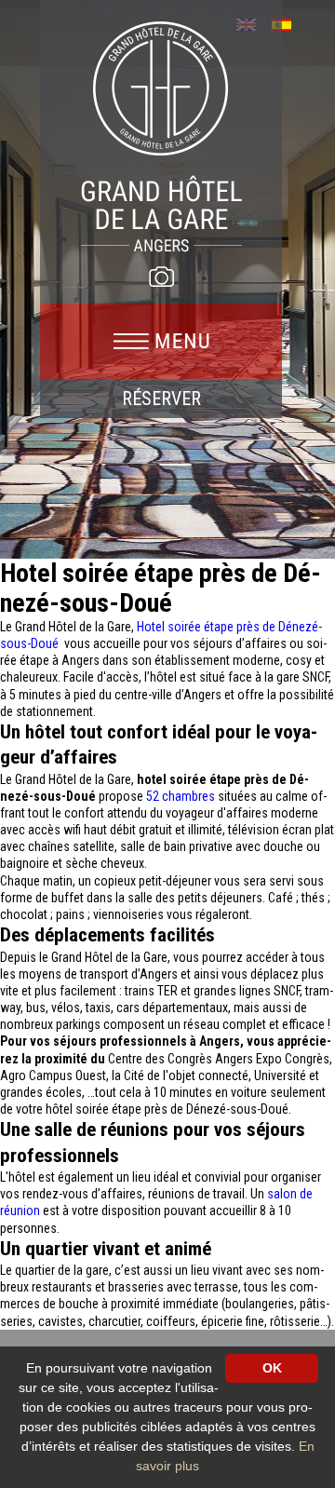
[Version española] (288, 23)
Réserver (161, 398)
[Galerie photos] (161, 276)
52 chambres (180, 796)
